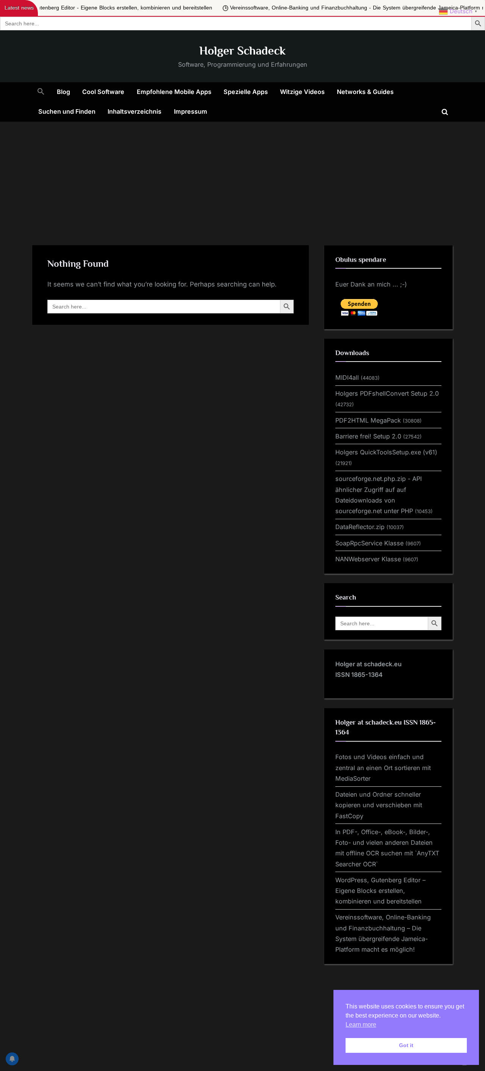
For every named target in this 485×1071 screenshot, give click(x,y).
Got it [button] (406, 1045)
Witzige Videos (302, 92)
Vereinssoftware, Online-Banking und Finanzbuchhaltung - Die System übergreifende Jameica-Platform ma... (299, 8)
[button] (41, 92)
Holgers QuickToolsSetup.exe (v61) (386, 452)
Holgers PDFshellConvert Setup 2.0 (387, 393)
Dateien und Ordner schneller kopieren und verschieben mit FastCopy (378, 805)
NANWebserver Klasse (368, 559)
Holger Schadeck (242, 50)
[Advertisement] (242, 178)
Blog (63, 92)
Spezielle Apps (246, 92)
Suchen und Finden (66, 111)
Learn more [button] (361, 1024)
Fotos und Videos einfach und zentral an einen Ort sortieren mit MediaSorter (383, 767)
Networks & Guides (365, 92)
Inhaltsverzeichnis (134, 111)
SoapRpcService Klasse (369, 543)
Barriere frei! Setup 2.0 (368, 436)
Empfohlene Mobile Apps (174, 92)
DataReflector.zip (360, 527)
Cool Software (103, 92)
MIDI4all (347, 377)
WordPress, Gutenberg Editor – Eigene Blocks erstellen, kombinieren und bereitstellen (380, 890)
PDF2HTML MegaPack (368, 420)
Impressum (190, 111)
